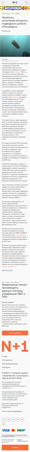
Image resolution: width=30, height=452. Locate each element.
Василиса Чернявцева (8, 302)
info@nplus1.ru (18, 411)
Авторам (6, 367)
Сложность (7, 360)
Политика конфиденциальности (22, 440)
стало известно (20, 235)
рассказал (15, 97)
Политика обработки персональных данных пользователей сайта (14, 435)
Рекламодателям (10, 363)
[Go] (3, 2)
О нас (4, 356)
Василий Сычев (6, 30)
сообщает (17, 72)
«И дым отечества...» (9, 266)
